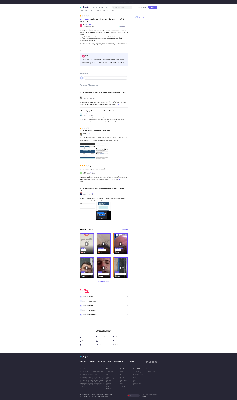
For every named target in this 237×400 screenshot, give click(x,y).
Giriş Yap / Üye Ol (142, 7)
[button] (85, 16)
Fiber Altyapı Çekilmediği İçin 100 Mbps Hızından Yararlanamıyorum (92, 381)
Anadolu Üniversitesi (137, 381)
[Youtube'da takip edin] (150, 362)
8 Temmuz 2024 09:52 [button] (87, 135)
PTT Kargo (108, 384)
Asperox (134, 377)
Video (106, 7)
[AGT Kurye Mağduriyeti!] (87, 244)
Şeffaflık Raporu (118, 361)
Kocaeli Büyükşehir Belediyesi (138, 374)
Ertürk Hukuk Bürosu (137, 383)
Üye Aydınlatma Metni (84, 394)
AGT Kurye (87, 10)
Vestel (121, 375)
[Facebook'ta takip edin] (153, 362)
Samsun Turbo (136, 384)
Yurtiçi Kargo (108, 375)
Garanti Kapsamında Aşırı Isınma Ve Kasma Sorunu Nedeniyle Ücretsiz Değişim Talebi (92, 380)
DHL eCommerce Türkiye (111, 378)
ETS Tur (121, 381)
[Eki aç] (87, 151)
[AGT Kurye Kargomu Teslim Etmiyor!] (120, 244)
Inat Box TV (135, 378)
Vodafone (121, 383)
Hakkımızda (83, 361)
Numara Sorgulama (123, 380)
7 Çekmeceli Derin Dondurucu (151, 371)
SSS (126, 361)
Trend (101, 7)
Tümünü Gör (124, 229)
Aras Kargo (108, 383)
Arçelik (121, 374)
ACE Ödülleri (101, 361)
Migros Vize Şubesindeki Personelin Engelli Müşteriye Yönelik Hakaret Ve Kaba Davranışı (92, 371)
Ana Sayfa (81, 10)
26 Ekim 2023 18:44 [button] (87, 173)
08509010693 (136, 371)
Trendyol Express (109, 371)
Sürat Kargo (108, 380)
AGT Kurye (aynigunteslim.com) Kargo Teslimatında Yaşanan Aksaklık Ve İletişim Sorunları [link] (103, 93)
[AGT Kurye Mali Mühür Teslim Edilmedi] (103, 244)
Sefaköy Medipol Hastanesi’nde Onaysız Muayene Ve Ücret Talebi (92, 378)
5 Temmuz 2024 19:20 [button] (87, 98)
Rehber (109, 361)
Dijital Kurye (108, 381)
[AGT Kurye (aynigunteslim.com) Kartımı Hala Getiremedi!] (87, 268)
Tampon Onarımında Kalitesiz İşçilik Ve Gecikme (89, 374)
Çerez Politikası (92, 396)
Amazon (121, 384)
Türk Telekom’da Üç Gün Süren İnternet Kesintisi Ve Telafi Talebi (92, 375)
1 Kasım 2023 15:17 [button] (86, 115)
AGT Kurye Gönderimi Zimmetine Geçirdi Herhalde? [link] (95, 130)
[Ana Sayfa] (85, 7)
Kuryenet (108, 374)
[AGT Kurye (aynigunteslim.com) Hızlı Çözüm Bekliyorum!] (103, 268)
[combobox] (122, 7)
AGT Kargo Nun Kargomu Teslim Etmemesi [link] (92, 169)
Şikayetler (95, 7)
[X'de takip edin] (147, 362)
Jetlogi (107, 377)
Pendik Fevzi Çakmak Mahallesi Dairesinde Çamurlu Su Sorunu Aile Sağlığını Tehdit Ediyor (92, 372)
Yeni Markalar (109, 388)
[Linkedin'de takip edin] (156, 362)
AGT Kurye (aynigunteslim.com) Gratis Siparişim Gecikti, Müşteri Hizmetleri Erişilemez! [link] (102, 189)
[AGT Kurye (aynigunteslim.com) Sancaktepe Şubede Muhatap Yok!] (120, 268)
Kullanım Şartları (108, 394)
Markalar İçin (92, 361)
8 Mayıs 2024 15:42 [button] (87, 194)
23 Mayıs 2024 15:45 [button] (87, 26)
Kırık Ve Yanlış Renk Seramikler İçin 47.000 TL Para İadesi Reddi (92, 377)
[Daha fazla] (127, 50)
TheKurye (108, 372)
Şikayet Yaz (153, 7)
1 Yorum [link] (81, 181)
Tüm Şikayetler (83, 386)
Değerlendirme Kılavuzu (103, 396)
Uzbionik (135, 380)
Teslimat (92, 10)
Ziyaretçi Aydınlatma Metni (97, 394)
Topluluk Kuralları (83, 396)
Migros (121, 378)
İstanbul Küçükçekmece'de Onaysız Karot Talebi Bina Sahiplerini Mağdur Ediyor (92, 383)
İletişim (132, 361)
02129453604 (136, 375)
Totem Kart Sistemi (137, 372)
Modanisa (121, 371)
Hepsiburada (122, 372)
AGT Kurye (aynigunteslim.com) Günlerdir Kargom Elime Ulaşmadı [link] (99, 111)
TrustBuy (144, 396)
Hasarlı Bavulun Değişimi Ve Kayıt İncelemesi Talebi (90, 384)
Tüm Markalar (109, 386)
